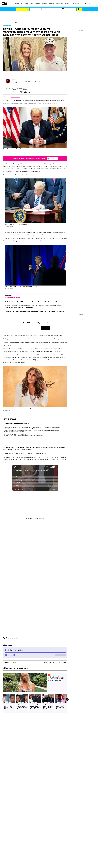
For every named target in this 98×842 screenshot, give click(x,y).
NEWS (26, 3)
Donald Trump (16, 23)
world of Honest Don (45, 232)
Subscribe (76, 3)
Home (4, 23)
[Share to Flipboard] (20, 89)
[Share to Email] (25, 89)
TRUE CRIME (59, 3)
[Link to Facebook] (82, 3)
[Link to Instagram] (85, 3)
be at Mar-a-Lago (14, 164)
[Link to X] (89, 3)
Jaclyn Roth (15, 79)
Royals (37, 3)
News (9, 23)
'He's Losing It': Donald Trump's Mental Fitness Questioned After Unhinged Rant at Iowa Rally (35, 311)
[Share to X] (14, 89)
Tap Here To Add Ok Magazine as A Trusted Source (28, 158)
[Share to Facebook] (9, 89)
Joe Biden (12, 457)
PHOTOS (44, 3)
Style (31, 3)
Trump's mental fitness (54, 335)
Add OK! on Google (27, 93)
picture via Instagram (21, 171)
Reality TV (18, 3)
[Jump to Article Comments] (4, 89)
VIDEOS (51, 3)
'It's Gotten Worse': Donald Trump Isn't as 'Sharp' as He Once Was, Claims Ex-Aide (31, 302)
